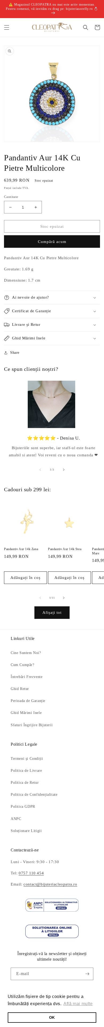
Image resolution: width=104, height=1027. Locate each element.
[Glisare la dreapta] (64, 470)
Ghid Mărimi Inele (26, 713)
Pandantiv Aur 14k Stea (64, 549)
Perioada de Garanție (28, 701)
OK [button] (52, 1017)
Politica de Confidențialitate (34, 795)
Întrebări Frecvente (26, 677)
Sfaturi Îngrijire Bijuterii (32, 725)
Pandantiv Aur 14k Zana (21, 549)
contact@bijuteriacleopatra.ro (50, 884)
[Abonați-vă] (87, 974)
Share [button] (14, 353)
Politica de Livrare (26, 771)
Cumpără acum (52, 242)
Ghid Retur (20, 689)
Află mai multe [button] (78, 1003)
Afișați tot (52, 612)
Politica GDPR (23, 807)
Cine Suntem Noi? (26, 653)
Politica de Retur (25, 783)
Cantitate (11, 197)
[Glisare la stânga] (40, 470)
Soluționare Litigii (26, 831)
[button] (7, 27)
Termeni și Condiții (27, 759)
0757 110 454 (31, 873)
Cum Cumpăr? (22, 665)
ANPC (16, 819)
